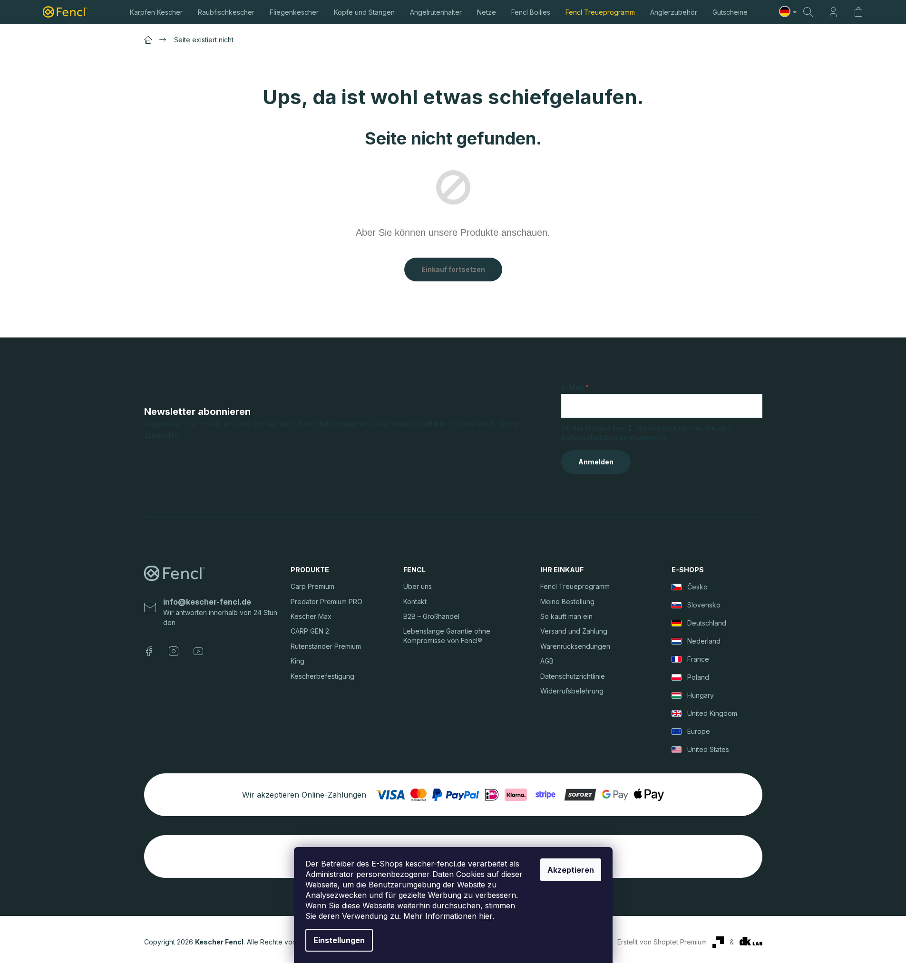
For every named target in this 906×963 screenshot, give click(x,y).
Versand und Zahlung (573, 631)
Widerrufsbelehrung (572, 691)
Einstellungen (339, 940)
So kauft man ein (566, 616)
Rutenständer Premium (326, 646)
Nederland (704, 641)
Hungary (700, 695)
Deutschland (706, 623)
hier (485, 916)
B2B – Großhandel (431, 616)
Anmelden (596, 462)
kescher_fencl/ (173, 651)
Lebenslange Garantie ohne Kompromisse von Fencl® (446, 635)
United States (708, 749)
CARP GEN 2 (310, 631)
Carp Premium (312, 586)
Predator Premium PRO (326, 601)
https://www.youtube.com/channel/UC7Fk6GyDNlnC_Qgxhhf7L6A (198, 651)
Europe (698, 731)
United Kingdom (712, 713)
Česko (697, 587)
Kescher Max (311, 616)
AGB (547, 661)
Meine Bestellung (567, 601)
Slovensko (704, 605)
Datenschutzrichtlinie (572, 676)
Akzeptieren (570, 870)
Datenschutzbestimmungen (609, 437)
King (297, 661)
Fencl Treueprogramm (575, 586)
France (698, 659)
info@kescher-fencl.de (207, 602)
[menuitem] (156, 12)
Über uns (417, 586)
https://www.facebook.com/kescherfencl (149, 651)
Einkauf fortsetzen (453, 269)
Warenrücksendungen (575, 646)
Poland (698, 677)
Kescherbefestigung (322, 676)
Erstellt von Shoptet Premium (662, 942)
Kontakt (415, 601)
